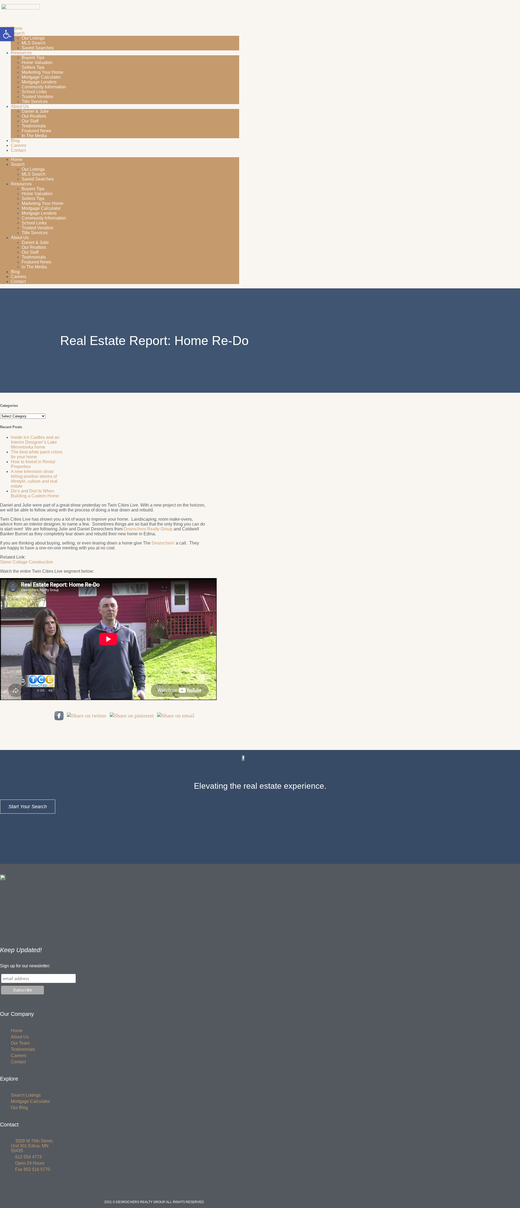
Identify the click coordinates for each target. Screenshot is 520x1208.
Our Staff (30, 121)
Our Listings (33, 38)
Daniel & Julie (35, 111)
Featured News (36, 130)
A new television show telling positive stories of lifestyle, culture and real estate (34, 478)
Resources (21, 52)
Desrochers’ (163, 543)
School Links (34, 91)
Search (18, 33)
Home (16, 28)
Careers (18, 145)
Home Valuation (37, 62)
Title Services (35, 101)
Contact (18, 150)
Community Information (44, 87)
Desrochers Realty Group (148, 529)
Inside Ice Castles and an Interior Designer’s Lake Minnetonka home (35, 442)
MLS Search (34, 43)
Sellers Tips (33, 67)
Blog (15, 140)
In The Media (34, 135)
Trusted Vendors (37, 96)
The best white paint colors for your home (36, 454)
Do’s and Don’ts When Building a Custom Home (35, 493)
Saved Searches (38, 48)
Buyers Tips (33, 57)
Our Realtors (34, 116)
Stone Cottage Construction (26, 562)
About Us (20, 106)
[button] (7, 34)
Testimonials (34, 126)
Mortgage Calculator (41, 77)
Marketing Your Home (42, 72)
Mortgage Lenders (39, 82)
